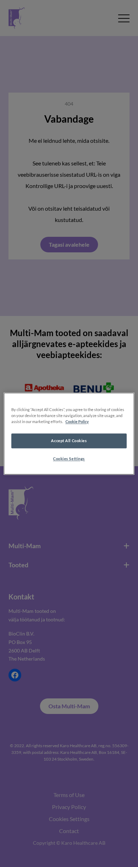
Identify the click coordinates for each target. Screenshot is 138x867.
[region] (69, 433)
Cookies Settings (69, 458)
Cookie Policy (77, 421)
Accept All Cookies (69, 440)
